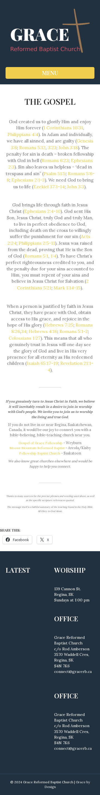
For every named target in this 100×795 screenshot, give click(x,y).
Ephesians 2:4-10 (42, 211)
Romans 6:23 (55, 160)
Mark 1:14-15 (67, 288)
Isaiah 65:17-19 (42, 363)
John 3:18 (68, 147)
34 (23, 331)
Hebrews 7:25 (58, 325)
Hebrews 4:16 (43, 331)
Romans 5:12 (32, 147)
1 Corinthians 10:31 (63, 127)
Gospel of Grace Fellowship (40, 443)
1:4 (53, 256)
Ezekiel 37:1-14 (49, 186)
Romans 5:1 (36, 256)
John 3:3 (75, 186)
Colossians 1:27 (25, 338)
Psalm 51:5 (55, 173)
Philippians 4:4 (23, 134)
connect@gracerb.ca (73, 671)
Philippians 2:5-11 (37, 243)
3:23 (52, 147)
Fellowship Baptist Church (39, 453)
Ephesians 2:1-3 (28, 180)
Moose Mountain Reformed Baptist (37, 448)
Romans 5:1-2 (73, 331)
